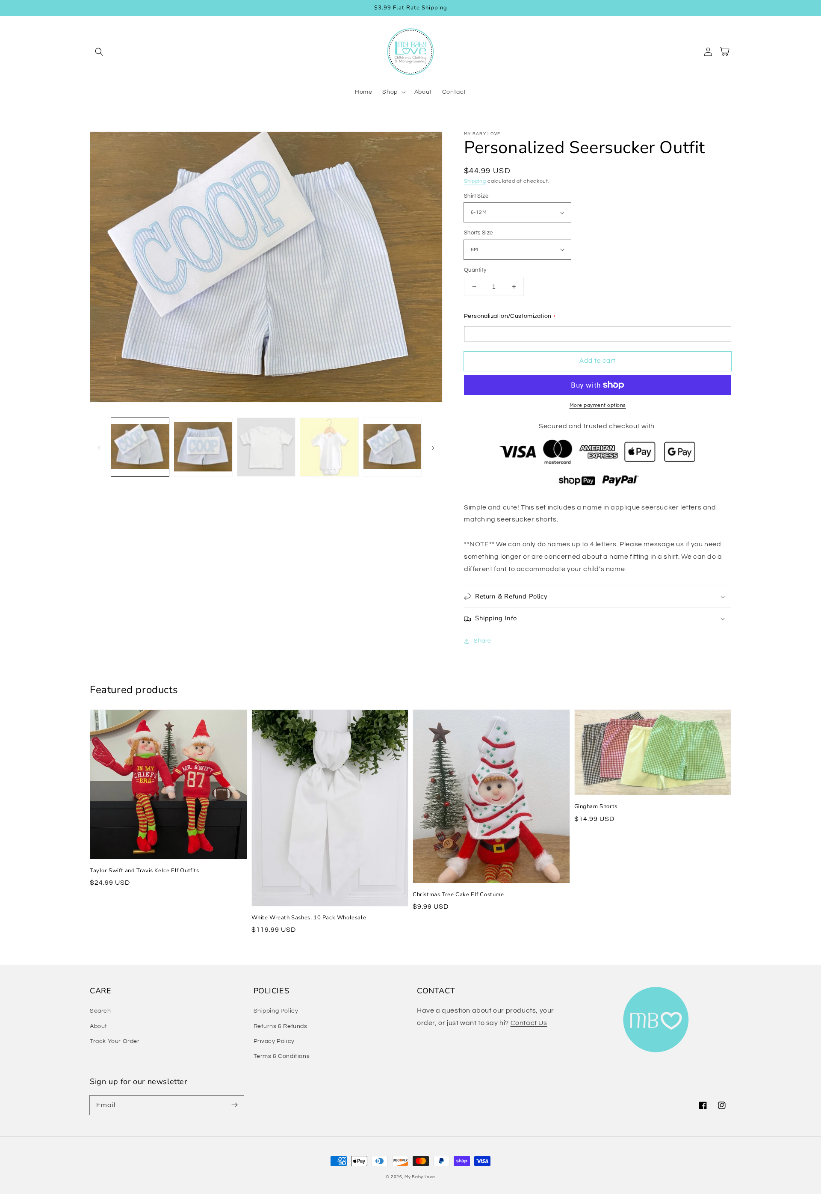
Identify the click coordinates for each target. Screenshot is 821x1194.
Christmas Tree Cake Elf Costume (458, 894)
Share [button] (482, 641)
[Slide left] (99, 447)
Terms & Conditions (282, 1056)
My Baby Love (420, 1177)
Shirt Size (476, 196)
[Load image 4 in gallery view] (329, 447)
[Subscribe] (234, 1105)
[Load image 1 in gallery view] (140, 447)
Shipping (475, 181)
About (98, 1026)
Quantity (475, 270)
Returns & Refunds (280, 1026)
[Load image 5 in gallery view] (392, 447)
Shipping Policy (276, 1011)
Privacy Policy (274, 1041)
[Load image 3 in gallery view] (266, 447)
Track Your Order (115, 1041)
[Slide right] (433, 447)
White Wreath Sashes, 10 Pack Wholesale (308, 917)
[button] (99, 51)
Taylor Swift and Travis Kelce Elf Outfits (144, 870)
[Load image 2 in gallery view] (203, 447)
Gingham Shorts (595, 806)
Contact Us (529, 1022)
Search (100, 1011)
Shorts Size (478, 233)
